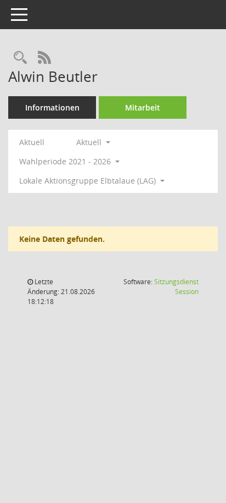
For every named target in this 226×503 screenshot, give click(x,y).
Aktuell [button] (90, 142)
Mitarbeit (142, 107)
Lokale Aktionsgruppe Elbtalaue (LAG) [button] (88, 180)
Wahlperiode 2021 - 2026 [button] (66, 161)
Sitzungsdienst (176, 286)
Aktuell (31, 142)
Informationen (52, 107)
